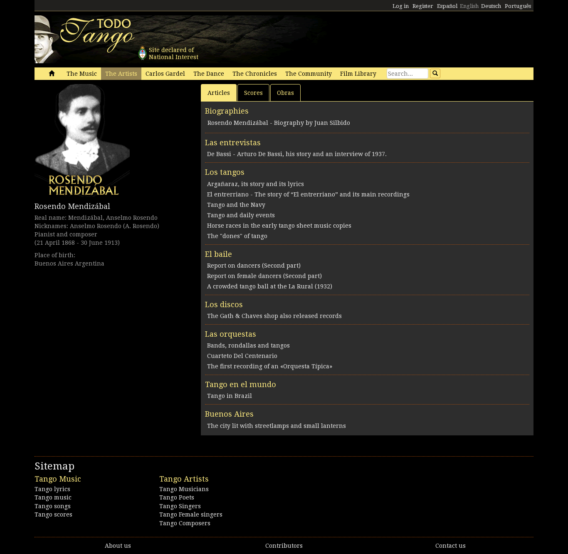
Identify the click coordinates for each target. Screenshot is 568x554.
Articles (218, 92)
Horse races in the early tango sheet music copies (279, 225)
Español (447, 6)
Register (422, 6)
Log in (401, 6)
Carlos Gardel (165, 73)
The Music (82, 73)
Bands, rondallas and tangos (248, 345)
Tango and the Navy (236, 204)
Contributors (284, 545)
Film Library (358, 73)
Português (518, 6)
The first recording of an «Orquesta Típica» (269, 366)
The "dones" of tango (237, 236)
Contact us (450, 545)
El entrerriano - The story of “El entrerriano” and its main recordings (308, 194)
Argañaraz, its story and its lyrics (255, 184)
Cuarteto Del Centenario (242, 356)
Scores (253, 92)
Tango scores (53, 514)
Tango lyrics (52, 489)
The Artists (121, 73)
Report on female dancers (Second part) (264, 276)
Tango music (53, 497)
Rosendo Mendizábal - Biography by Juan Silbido (278, 122)
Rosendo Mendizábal (72, 206)
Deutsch (491, 6)
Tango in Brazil (229, 396)
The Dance (208, 73)
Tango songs (53, 506)
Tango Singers (180, 506)
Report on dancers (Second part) (254, 265)
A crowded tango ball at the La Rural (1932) (269, 286)
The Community (308, 73)
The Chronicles (254, 73)
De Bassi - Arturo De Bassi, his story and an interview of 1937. (297, 154)
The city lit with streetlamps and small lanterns (276, 425)
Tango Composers (184, 523)
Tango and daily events (241, 215)
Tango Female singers (190, 514)
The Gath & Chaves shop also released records (274, 316)
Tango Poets (176, 497)
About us (118, 545)
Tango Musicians (184, 489)
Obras (285, 92)
